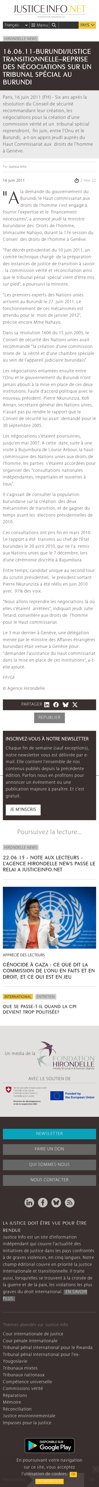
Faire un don (49, 1149)
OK (73, 1474)
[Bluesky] (56, 1202)
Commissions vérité (23, 1389)
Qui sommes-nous (49, 1165)
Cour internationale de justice (33, 1334)
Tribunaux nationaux (24, 1375)
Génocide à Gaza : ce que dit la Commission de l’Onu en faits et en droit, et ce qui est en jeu (49, 970)
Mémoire (12, 1402)
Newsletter (49, 1134)
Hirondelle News (20, 39)
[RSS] (69, 1202)
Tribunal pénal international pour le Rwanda (48, 1348)
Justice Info (17, 167)
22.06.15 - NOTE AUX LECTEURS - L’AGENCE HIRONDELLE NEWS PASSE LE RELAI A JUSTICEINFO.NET (49, 862)
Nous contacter (50, 1180)
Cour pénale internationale (30, 1341)
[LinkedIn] (29, 1202)
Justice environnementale (29, 1416)
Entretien (46, 997)
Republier (49, 717)
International (17, 997)
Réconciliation (17, 1409)
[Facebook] (43, 1202)
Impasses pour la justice (27, 1423)
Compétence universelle (27, 1382)
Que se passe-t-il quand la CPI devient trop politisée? (40, 1009)
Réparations (15, 1396)
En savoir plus (49, 1481)
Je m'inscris (23, 809)
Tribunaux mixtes (20, 1368)
